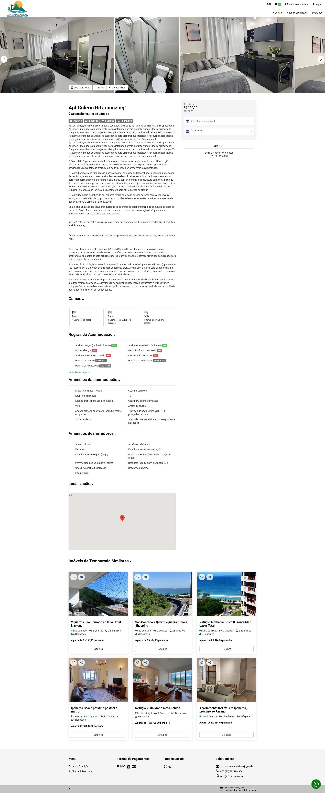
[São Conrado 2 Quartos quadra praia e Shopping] (162, 594)
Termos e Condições (79, 766)
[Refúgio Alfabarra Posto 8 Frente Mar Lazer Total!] (226, 594)
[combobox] (222, 131)
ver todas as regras (79, 372)
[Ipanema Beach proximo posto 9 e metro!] (98, 680)
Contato (277, 12)
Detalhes (98, 649)
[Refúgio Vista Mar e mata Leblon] (162, 680)
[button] (321, 59)
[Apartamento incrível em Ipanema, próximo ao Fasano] (226, 680)
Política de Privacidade (80, 771)
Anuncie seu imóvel (297, 12)
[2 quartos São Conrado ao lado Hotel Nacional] (98, 594)
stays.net (240, 788)
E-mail (219, 145)
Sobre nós (317, 12)
